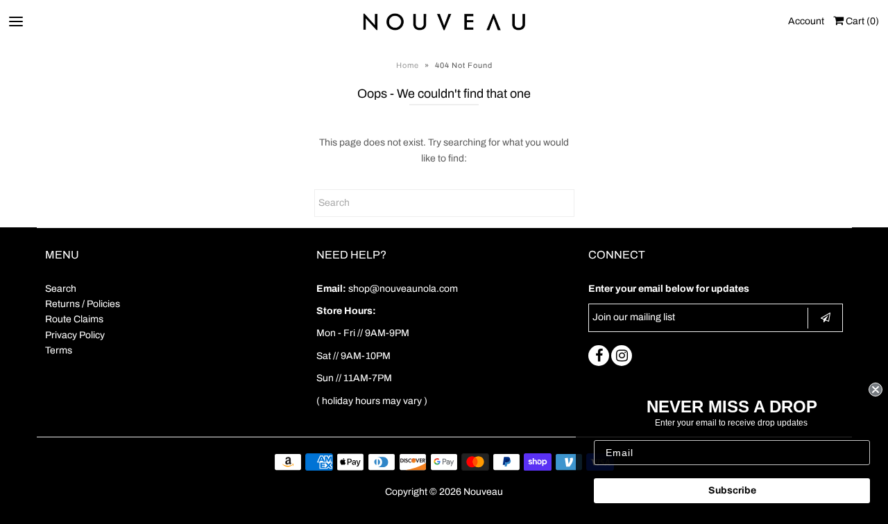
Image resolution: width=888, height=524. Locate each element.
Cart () (861, 21)
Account (806, 21)
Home (407, 65)
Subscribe (732, 490)
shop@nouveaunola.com (403, 288)
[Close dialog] (875, 389)
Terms (58, 350)
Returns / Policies (82, 304)
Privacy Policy (75, 335)
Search (60, 288)
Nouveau (483, 492)
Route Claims (74, 319)
